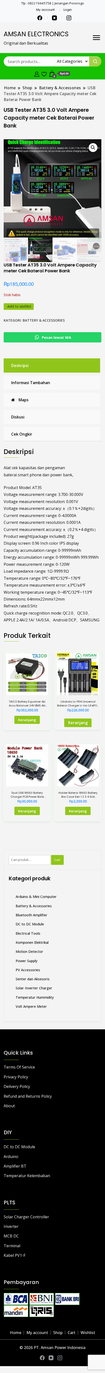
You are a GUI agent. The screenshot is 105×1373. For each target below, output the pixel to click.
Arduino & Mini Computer (36, 896)
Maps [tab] (24, 400)
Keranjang (27, 719)
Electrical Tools (28, 933)
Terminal (12, 1245)
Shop (58, 1332)
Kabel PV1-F (14, 1255)
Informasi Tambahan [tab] (30, 382)
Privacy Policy (16, 1077)
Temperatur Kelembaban (27, 1175)
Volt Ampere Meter (31, 1006)
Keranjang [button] (27, 810)
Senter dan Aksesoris (33, 979)
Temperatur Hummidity (35, 997)
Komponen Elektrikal (32, 942)
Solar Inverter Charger (34, 988)
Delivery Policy (17, 1086)
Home (15, 1332)
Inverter (11, 1226)
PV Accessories (28, 970)
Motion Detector (29, 951)
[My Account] (36, 73)
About (9, 1105)
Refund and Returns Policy (28, 1096)
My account (45, 9)
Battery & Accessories (44, 320)
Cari (57, 859)
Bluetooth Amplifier (31, 915)
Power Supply (26, 960)
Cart (71, 1332)
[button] (93, 147)
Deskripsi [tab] (20, 365)
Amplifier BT (15, 1166)
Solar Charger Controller (26, 1217)
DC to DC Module (30, 924)
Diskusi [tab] (17, 417)
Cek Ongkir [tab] (21, 434)
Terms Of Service (19, 1067)
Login (67, 9)
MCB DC (11, 1236)
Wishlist (88, 1332)
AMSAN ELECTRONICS (36, 34)
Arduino (11, 1156)
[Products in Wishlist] (44, 73)
